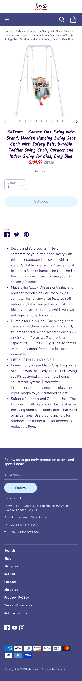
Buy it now (41, 214)
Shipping (11, 566)
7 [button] (52, 121)
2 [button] (25, 121)
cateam (43, 171)
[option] (41, 81)
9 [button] (62, 121)
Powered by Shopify (53, 669)
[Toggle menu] (7, 19)
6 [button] (46, 121)
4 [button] (36, 121)
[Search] (62, 17)
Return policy (15, 613)
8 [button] (57, 121)
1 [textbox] (8, 186)
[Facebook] (7, 627)
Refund (9, 574)
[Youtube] (14, 627)
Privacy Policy (16, 597)
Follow (20, 487)
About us (11, 589)
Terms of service (18, 605)
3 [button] (31, 121)
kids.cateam (33, 669)
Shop (7, 558)
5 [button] (41, 121)
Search (9, 550)
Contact (10, 582)
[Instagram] (21, 627)
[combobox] (15, 184)
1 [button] (20, 121)
